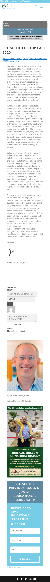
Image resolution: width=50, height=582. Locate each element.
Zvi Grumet (10, 59)
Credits (6, 26)
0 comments (14, 61)
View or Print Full (25, 30)
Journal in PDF (25, 32)
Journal (6, 23)
